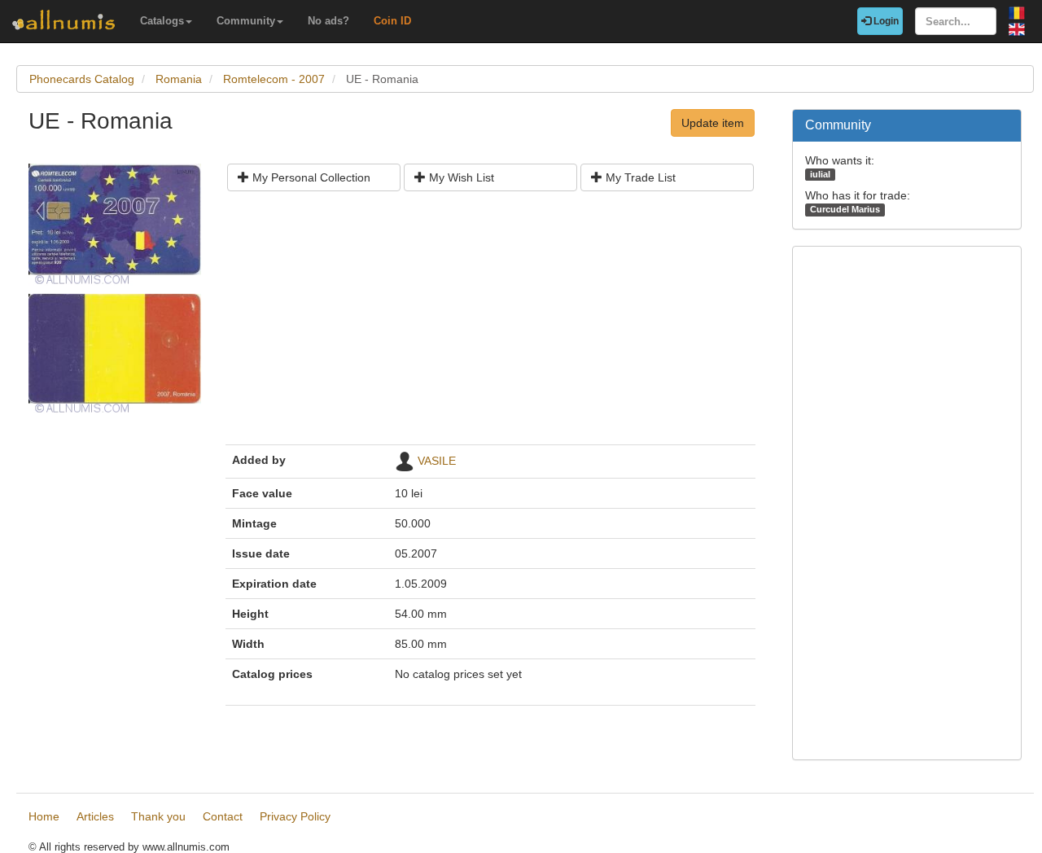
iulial (820, 174)
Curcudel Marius (845, 209)
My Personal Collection (309, 177)
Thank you (158, 816)
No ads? (328, 21)
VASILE (437, 460)
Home (43, 816)
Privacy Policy (295, 816)
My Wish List (460, 177)
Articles (95, 816)
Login (885, 21)
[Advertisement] (490, 324)
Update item (712, 122)
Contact (223, 816)
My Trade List (639, 177)
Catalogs (162, 21)
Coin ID (392, 21)
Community (246, 21)
